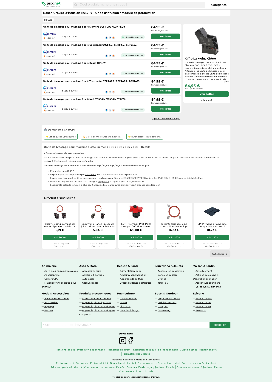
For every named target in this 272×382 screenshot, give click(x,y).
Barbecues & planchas (208, 286)
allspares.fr (90, 174)
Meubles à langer (129, 310)
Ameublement (204, 271)
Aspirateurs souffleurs (208, 282)
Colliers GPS (51, 278)
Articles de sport (167, 302)
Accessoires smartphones (96, 298)
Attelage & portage (93, 275)
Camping (163, 306)
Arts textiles (51, 302)
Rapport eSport (208, 349)
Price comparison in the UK (66, 367)
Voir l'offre (207, 94)
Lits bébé (125, 306)
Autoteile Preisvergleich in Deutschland (149, 363)
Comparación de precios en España (104, 367)
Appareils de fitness (169, 298)
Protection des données (91, 349)
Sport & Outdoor (166, 293)
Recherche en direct (118, 349)
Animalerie (49, 266)
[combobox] (141, 5)
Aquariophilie (52, 275)
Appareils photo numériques (98, 306)
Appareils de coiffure (132, 278)
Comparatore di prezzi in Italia (136, 371)
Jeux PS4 (163, 282)
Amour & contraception (133, 275)
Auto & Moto (88, 266)
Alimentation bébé (131, 271)
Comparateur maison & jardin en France (199, 367)
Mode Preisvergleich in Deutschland (195, 363)
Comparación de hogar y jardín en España (150, 367)
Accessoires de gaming (171, 271)
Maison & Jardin (204, 266)
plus (226, 81)
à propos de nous (168, 349)
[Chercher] (75, 5)
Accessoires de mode (56, 298)
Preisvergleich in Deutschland (107, 363)
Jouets (123, 302)
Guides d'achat (188, 349)
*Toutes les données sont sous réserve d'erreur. (136, 377)
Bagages (49, 306)
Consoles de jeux (167, 275)
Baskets (48, 310)
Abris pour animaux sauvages (61, 271)
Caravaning (164, 310)
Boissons (201, 310)
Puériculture (126, 293)
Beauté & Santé (128, 266)
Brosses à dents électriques (135, 282)
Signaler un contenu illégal (166, 118)
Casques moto (90, 282)
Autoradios (88, 278)
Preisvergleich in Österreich (72, 363)
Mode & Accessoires (55, 293)
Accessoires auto (91, 271)
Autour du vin (203, 306)
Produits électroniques (95, 293)
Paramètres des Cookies (136, 353)
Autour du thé (203, 302)
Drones (162, 278)
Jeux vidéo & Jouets (169, 266)
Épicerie (198, 293)
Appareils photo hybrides (96, 302)
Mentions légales (65, 349)
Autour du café (204, 298)
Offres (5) (48, 20)
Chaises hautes (128, 298)
